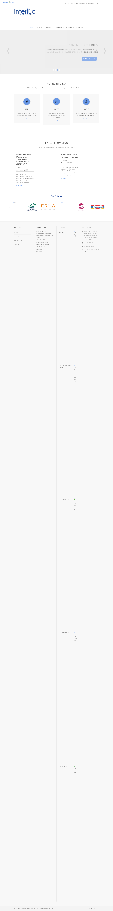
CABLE (86, 109)
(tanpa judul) (40, 249)
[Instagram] (94, 908)
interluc (20, 908)
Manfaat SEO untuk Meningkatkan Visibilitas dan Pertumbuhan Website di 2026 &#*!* (24, 159)
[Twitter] (92, 908)
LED (26, 109)
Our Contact (79, 27)
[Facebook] (89, 908)
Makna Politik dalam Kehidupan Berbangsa (42, 243)
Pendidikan (17, 236)
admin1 (65, 160)
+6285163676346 (89, 246)
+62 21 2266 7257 (89, 243)
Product (48, 27)
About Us (39, 27)
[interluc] (25, 12)
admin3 (20, 167)
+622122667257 (71, 3)
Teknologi (16, 244)
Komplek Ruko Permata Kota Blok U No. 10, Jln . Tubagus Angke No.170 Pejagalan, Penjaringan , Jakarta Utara (90, 235)
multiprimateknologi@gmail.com (86, 3)
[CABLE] (86, 101)
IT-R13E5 (91, 45)
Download (58, 27)
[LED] (27, 101)
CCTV (56, 109)
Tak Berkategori (18, 240)
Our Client (69, 27)
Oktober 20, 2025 (67, 163)
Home (31, 27)
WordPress (49, 908)
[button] (9, 207)
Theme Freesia (34, 908)
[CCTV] (56, 101)
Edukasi (16, 232)
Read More (89, 59)
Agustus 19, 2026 (23, 170)
